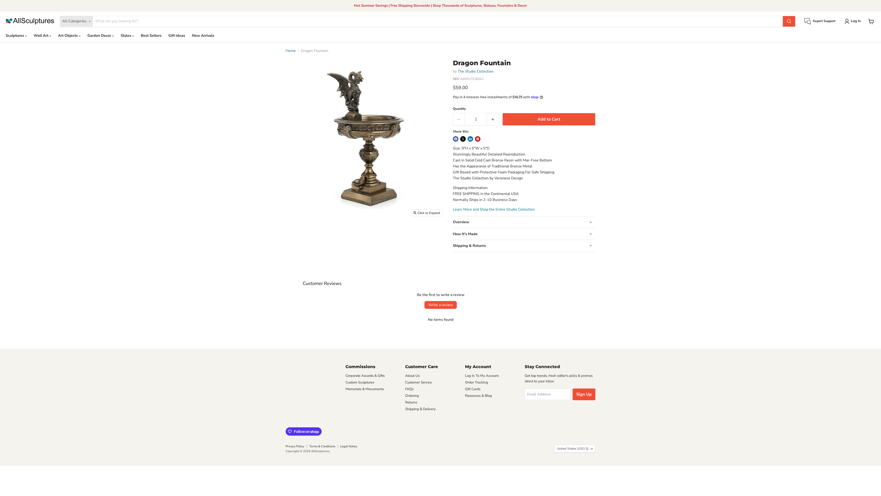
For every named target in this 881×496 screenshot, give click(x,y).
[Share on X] (463, 139)
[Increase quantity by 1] (493, 119)
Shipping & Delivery (420, 409)
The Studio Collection (475, 71)
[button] (854, 21)
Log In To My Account (482, 375)
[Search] (789, 21)
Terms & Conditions (322, 446)
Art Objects (68, 35)
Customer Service (418, 382)
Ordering (412, 395)
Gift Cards (472, 389)
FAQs (409, 389)
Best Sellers (151, 35)
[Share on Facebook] (455, 139)
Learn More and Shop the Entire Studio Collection (494, 209)
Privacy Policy (295, 446)
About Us (412, 375)
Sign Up (584, 394)
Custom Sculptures (360, 382)
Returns (411, 402)
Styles (126, 35)
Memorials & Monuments (365, 389)
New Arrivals (203, 35)
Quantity (459, 109)
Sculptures (15, 35)
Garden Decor (99, 35)
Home (291, 51)
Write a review (440, 304)
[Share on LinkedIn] (470, 139)
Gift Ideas (176, 35)
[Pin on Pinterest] (477, 139)
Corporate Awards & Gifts (365, 375)
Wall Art (41, 35)
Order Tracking (476, 382)
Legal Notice (348, 446)
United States (572, 448)
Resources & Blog (478, 395)
